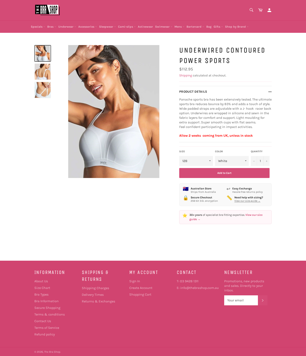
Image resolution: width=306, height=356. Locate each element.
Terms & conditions (49, 314)
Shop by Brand (236, 26)
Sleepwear (106, 26)
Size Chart (42, 288)
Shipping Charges (95, 288)
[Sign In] (269, 10)
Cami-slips (126, 26)
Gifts (217, 26)
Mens (178, 26)
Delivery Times (93, 295)
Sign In (134, 281)
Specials (37, 26)
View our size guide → (247, 200)
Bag (208, 26)
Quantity (256, 151)
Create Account (140, 288)
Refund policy (44, 334)
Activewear (145, 26)
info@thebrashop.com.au (199, 288)
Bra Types (41, 294)
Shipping (185, 75)
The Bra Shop (52, 351)
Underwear (66, 26)
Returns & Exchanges (98, 301)
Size (182, 151)
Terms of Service (46, 328)
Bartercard (194, 26)
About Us (41, 281)
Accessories (86, 26)
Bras (50, 26)
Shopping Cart (140, 294)
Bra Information (46, 301)
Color (219, 151)
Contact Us (42, 321)
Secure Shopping (47, 308)
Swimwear (162, 26)
